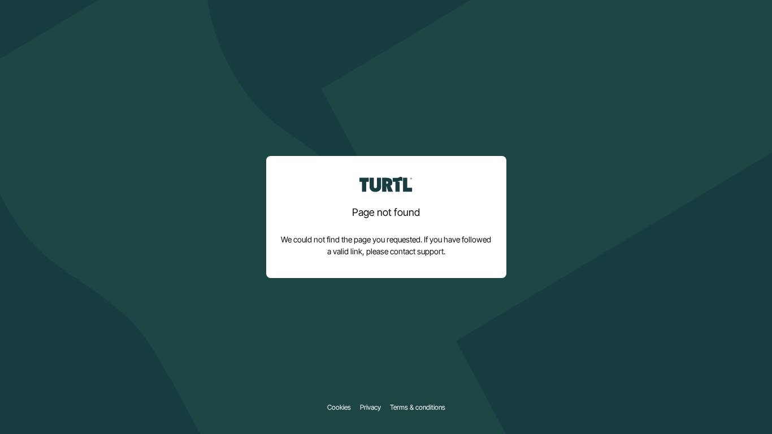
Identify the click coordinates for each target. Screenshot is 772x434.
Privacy (370, 407)
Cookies (339, 407)
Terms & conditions (417, 407)
